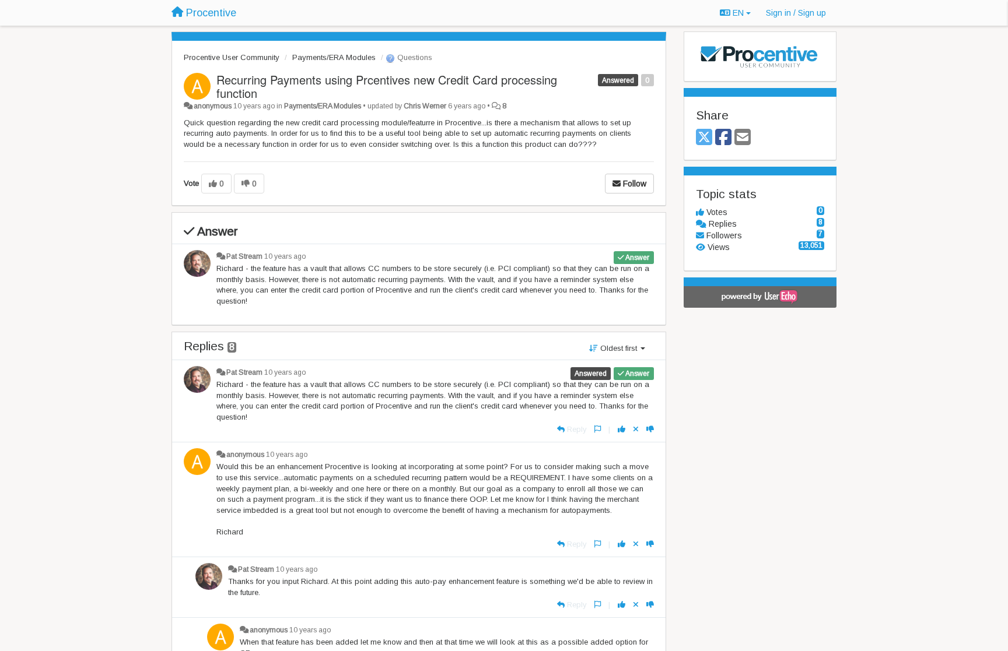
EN (738, 12)
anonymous (213, 106)
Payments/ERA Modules (334, 57)
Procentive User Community (231, 57)
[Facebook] (723, 138)
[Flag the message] (597, 429)
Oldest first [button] (618, 348)
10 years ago (285, 256)
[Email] (742, 138)
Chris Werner (425, 106)
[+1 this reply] (621, 429)
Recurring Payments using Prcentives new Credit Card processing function (386, 86)
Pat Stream (244, 256)
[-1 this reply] (650, 429)
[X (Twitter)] (704, 138)
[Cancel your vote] (636, 429)
